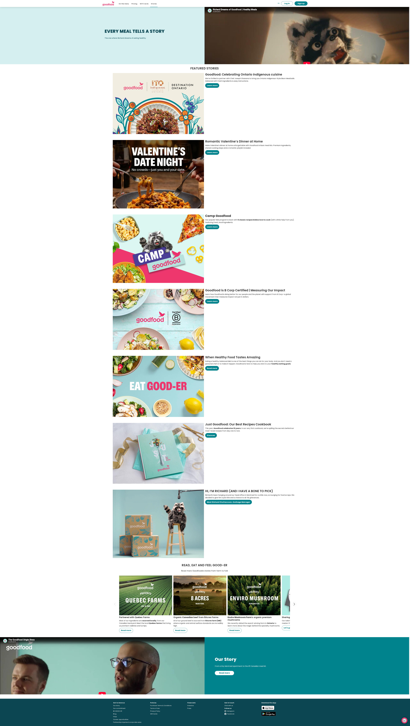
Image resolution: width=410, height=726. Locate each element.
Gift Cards (153, 714)
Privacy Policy (155, 711)
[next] (294, 604)
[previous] (115, 604)
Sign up (301, 3)
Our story (116, 706)
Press (189, 708)
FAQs (115, 717)
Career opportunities (120, 719)
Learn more (212, 85)
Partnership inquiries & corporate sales (127, 722)
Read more (212, 368)
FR (278, 3)
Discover (211, 435)
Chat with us (228, 706)
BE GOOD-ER (117, 711)
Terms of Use (155, 708)
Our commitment (119, 708)
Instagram (230, 711)
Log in (287, 3)
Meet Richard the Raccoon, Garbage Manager (228, 502)
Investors (190, 706)
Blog (114, 714)
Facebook (230, 714)
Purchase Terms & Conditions (160, 706)
